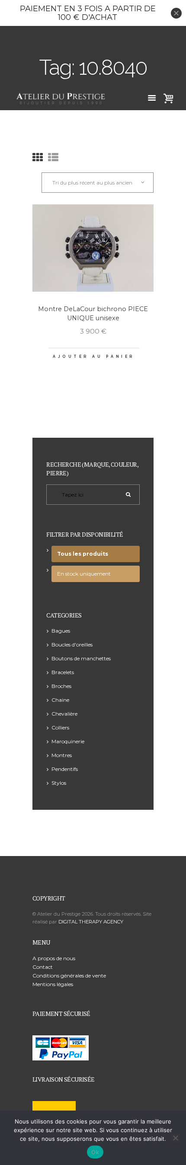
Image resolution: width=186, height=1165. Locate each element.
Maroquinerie (67, 741)
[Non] (175, 1137)
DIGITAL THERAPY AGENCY (90, 922)
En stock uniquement (84, 573)
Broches (61, 686)
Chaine (60, 700)
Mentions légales (52, 984)
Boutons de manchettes (81, 658)
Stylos (58, 783)
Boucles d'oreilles (72, 644)
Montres (61, 755)
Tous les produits (82, 554)
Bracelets (62, 672)
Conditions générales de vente (69, 975)
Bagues (60, 630)
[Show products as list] (53, 157)
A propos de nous (53, 958)
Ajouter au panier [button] (94, 356)
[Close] (176, 13)
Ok (95, 1152)
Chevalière (64, 713)
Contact (42, 967)
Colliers (60, 727)
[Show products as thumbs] (37, 157)
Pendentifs (64, 769)
